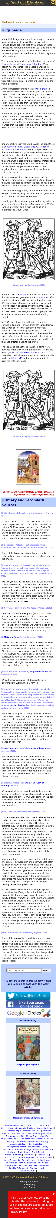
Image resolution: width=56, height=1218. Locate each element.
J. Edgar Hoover (44, 1160)
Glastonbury (42, 146)
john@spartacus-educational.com (35, 491)
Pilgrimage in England (28, 1064)
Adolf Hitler (43, 1162)
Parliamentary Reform (43, 1149)
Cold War (44, 1136)
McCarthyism (34, 1146)
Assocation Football (31, 1130)
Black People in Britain (42, 1133)
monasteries (42, 297)
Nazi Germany (42, 1141)
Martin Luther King (27, 1162)
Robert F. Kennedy (11, 1160)
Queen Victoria (28, 1160)
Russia (50, 1138)
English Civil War (8, 1138)
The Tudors (44, 1125)
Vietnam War (21, 1128)
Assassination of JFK (12, 1130)
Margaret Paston (37, 671)
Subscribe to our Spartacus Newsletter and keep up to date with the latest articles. (28, 984)
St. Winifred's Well (13, 146)
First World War (12, 1125)
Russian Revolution (13, 1154)
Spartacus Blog (43, 1154)
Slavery (45, 1146)
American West (8, 1133)
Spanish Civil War (36, 1144)
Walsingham (41, 88)
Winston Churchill (9, 1157)
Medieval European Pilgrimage (28, 1117)
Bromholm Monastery (42, 748)
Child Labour (7, 1149)
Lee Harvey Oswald (27, 1170)
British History (6, 1128)
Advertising (29, 1184)
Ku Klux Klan (11, 1162)
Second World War (29, 1125)
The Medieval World (25, 1141)
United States (32, 1136)
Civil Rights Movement (16, 1146)
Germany (10, 1141)
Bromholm (6, 149)
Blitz (22, 1136)
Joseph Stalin (11, 1165)
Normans (46, 1130)
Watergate (49, 1128)
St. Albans (22, 149)
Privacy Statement (29, 1181)
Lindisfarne (29, 146)
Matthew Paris (11, 637)
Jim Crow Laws (25, 1165)
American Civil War (18, 1144)
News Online (29, 1187)
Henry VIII (23, 294)
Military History (35, 1128)
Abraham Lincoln (37, 1168)
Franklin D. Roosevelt (18, 1168)
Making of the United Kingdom (31, 1138)
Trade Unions (24, 1152)
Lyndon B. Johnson (44, 1157)
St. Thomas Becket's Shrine (25, 352)
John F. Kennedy (26, 1157)
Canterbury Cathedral (31, 64)
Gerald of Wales (17, 705)
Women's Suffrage (23, 1149)
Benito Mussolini (41, 1165)
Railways (12, 1152)
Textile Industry (39, 1152)
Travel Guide (28, 1154)
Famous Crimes (24, 1133)
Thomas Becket (9, 64)
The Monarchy (12, 1136)
